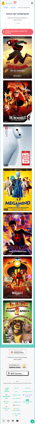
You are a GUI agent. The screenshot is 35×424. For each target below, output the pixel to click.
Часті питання (16, 398)
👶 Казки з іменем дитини (16, 409)
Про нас (16, 388)
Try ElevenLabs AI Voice (28, 395)
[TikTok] (3, 420)
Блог (16, 391)
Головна (6, 7)
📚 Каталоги (16, 405)
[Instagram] (8, 420)
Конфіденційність (28, 391)
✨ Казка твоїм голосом (6, 389)
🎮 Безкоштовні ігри (6, 396)
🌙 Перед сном (16, 402)
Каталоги (13, 7)
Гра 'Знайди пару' (17, 414)
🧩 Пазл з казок (6, 402)
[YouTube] (12, 420)
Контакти (27, 388)
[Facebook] (17, 420)
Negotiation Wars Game (27, 401)
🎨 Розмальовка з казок (6, 408)
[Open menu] (32, 3)
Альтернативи (16, 395)
